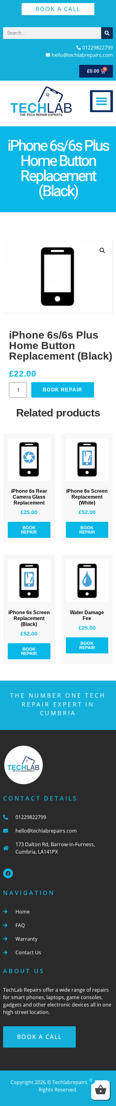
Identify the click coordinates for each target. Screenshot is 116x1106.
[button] (101, 101)
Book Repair (62, 389)
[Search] (107, 33)
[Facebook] (8, 873)
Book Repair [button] (29, 529)
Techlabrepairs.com (75, 1082)
